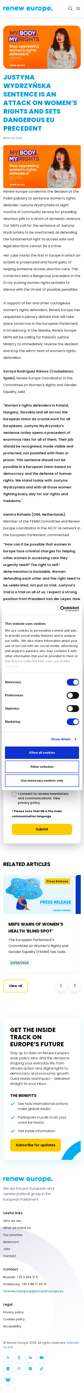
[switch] (73, 695)
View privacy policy (39, 800)
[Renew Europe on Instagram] (19, 1368)
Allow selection (42, 766)
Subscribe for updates (35, 1145)
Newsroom (11, 1242)
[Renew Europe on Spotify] (30, 1368)
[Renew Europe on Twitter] (8, 1357)
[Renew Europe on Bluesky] (8, 1379)
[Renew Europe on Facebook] (19, 1357)
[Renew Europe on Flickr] (8, 1368)
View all (15, 985)
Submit (42, 829)
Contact (9, 1256)
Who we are (12, 1221)
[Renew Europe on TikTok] (41, 1368)
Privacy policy (13, 1312)
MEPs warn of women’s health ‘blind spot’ (35, 927)
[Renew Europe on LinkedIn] (30, 1357)
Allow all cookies (42, 752)
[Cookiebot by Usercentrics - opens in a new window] (60, 609)
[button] (61, 986)
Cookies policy (14, 1319)
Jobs (6, 1249)
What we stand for (17, 1228)
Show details (61, 739)
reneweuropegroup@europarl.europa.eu (33, 1291)
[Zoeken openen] (70, 8)
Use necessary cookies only (42, 780)
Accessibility (12, 1326)
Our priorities (12, 1235)
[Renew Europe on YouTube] (41, 1357)
